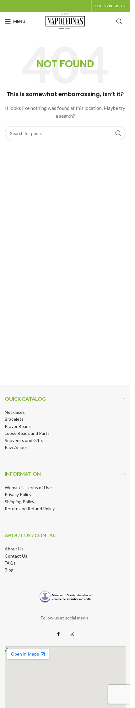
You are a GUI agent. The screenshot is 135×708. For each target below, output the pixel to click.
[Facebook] (58, 634)
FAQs (10, 562)
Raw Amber (16, 447)
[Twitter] (72, 634)
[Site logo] (65, 21)
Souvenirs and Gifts (24, 440)
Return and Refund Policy (30, 508)
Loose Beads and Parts (27, 433)
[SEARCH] (118, 133)
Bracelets (14, 419)
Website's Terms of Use (28, 487)
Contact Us (16, 556)
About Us (14, 548)
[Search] (119, 21)
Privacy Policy (18, 494)
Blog (9, 569)
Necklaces (15, 412)
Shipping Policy (19, 501)
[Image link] (65, 596)
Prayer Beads (18, 426)
